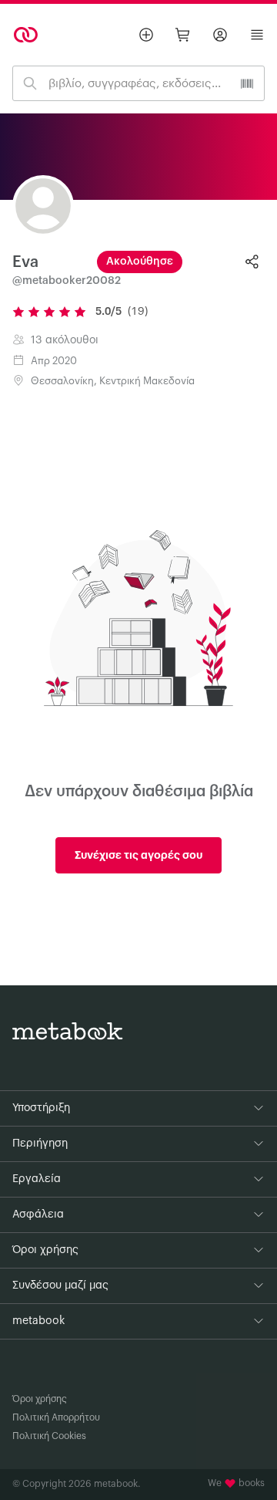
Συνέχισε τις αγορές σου (138, 855)
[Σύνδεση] (220, 34)
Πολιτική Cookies (49, 1436)
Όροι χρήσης (39, 1399)
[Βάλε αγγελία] (146, 34)
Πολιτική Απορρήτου (56, 1417)
